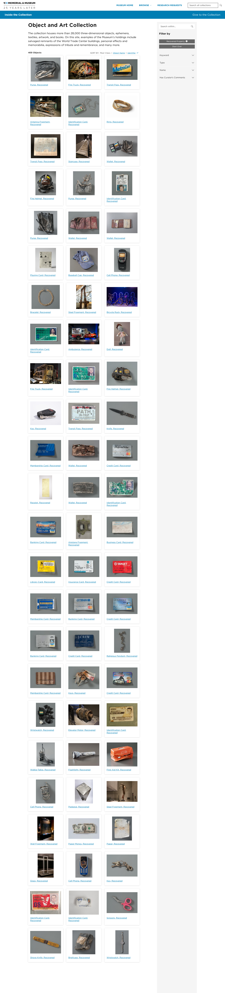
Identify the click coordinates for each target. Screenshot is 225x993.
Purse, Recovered (39, 85)
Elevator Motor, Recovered (81, 730)
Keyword (164, 55)
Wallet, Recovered (116, 161)
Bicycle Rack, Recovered (119, 312)
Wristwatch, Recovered (42, 730)
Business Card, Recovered (120, 542)
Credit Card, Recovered (119, 465)
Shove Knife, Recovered (42, 957)
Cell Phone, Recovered (118, 275)
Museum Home (124, 5)
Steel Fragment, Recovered (82, 312)
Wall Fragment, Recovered (43, 844)
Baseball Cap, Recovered (81, 275)
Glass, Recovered (39, 881)
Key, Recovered (38, 428)
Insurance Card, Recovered (82, 582)
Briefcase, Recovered (79, 957)
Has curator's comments (172, 77)
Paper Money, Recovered (81, 844)
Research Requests (169, 5)
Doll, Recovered (115, 349)
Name (163, 70)
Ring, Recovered (115, 122)
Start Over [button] (177, 46)
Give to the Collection (206, 14)
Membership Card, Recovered (45, 465)
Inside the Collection (18, 14)
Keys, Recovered (76, 693)
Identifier (131, 53)
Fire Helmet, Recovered (42, 198)
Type (162, 62)
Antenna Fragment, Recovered (40, 123)
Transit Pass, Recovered (119, 85)
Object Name (119, 53)
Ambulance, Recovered (80, 349)
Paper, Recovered (116, 844)
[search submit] (192, 26)
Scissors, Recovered (117, 918)
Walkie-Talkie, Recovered (42, 770)
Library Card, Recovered (42, 582)
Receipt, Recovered (40, 502)
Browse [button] (144, 5)
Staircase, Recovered (79, 161)
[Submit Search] (220, 5)
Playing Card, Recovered (42, 275)
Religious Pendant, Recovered (122, 656)
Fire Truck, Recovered (79, 85)
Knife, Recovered (115, 428)
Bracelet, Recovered (40, 312)
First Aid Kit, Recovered (119, 770)
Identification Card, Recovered (78, 123)
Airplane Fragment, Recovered (78, 543)
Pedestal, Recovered (78, 807)
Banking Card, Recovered (43, 542)
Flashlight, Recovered (79, 770)
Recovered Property (176, 41)
